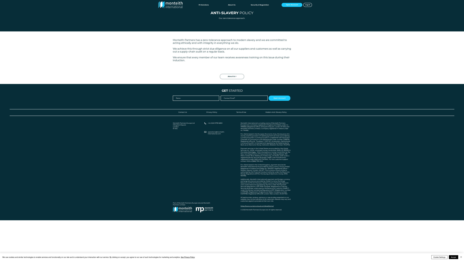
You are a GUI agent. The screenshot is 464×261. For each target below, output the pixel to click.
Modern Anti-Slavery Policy (276, 112)
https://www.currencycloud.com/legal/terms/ (257, 206)
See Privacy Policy (188, 257)
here (254, 152)
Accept (453, 257)
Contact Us (182, 112)
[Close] (461, 257)
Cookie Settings (439, 257)
